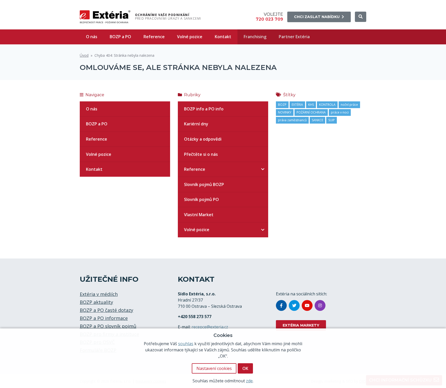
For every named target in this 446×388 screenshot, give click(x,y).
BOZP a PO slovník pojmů (108, 326)
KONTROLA (327, 104)
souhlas (185, 343)
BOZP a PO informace (104, 318)
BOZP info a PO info (204, 109)
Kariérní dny (196, 124)
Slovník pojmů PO (201, 199)
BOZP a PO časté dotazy (106, 310)
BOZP (282, 104)
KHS (311, 104)
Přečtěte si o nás (201, 154)
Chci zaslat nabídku (317, 16)
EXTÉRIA (297, 104)
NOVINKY (284, 112)
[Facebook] (281, 305)
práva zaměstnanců (292, 120)
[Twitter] (294, 305)
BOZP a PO (120, 36)
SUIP (331, 120)
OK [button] (245, 368)
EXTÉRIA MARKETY (301, 325)
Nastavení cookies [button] (214, 368)
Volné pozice (189, 36)
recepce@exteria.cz (210, 327)
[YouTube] (307, 305)
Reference (154, 36)
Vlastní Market (198, 214)
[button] (360, 17)
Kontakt (223, 36)
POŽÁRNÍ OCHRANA (311, 112)
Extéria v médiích (99, 294)
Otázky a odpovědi (202, 139)
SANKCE (317, 120)
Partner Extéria (294, 36)
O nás (91, 36)
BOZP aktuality (96, 302)
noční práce (349, 104)
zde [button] (249, 381)
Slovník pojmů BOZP (204, 184)
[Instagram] (320, 305)
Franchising (255, 36)
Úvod (84, 55)
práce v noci (340, 112)
